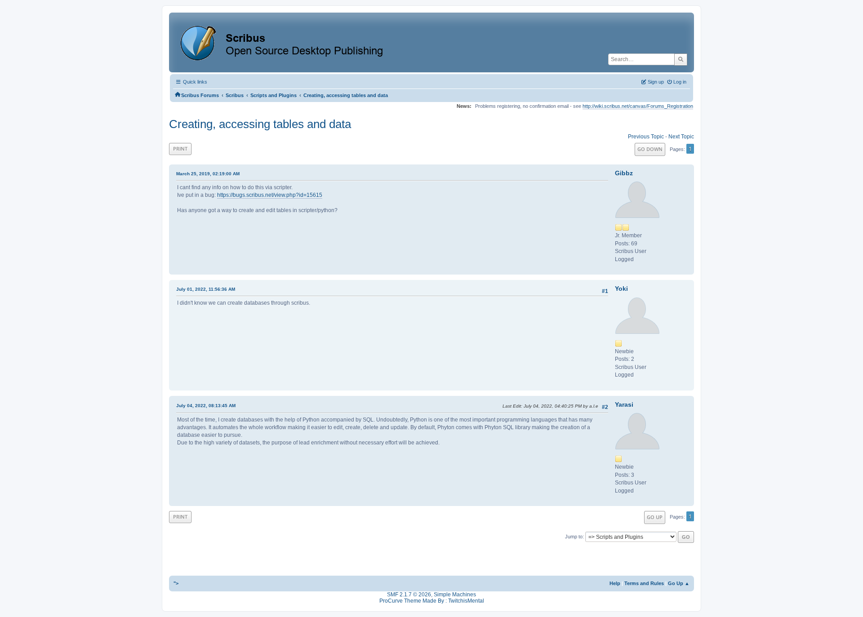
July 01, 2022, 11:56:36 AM (205, 289)
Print (180, 148)
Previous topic (646, 136)
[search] (680, 59)
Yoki (621, 288)
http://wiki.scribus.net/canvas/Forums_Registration (638, 106)
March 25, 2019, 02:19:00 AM (208, 173)
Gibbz (624, 173)
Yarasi (624, 404)
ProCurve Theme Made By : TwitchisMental (431, 601)
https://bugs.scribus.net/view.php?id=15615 (269, 195)
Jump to (574, 536)
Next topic (681, 136)
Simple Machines (455, 594)
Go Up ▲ (679, 583)
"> (175, 583)
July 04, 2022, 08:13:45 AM (206, 405)
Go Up (655, 517)
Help (614, 583)
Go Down (650, 149)
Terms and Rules (644, 583)
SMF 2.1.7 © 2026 (409, 594)
